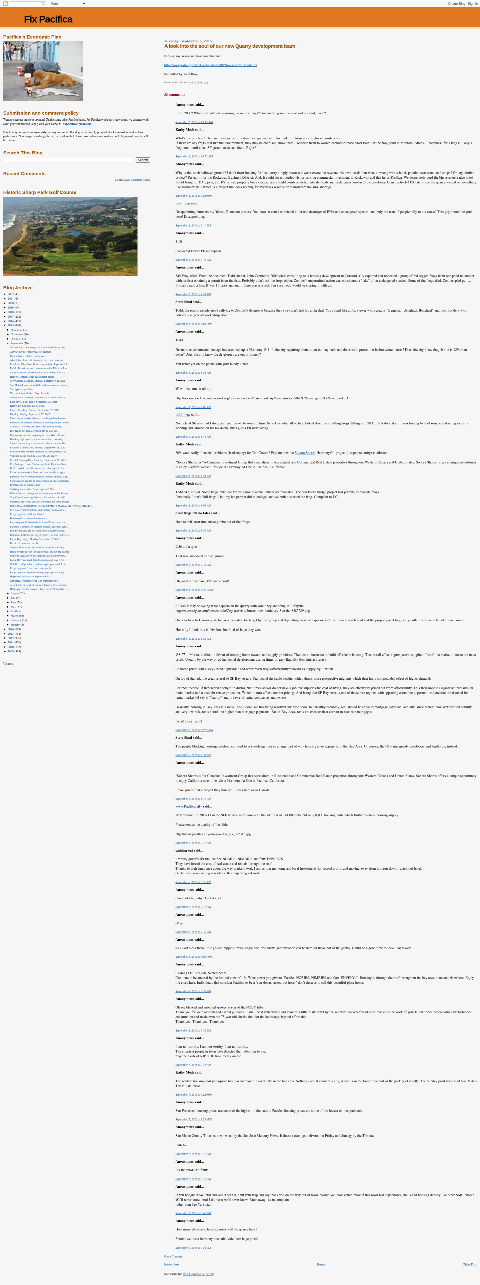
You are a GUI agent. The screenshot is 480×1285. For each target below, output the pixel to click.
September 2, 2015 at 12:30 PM (194, 195)
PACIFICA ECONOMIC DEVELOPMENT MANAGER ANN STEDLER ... (51, 505)
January (15, 624)
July (13, 598)
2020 (11, 303)
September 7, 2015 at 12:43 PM (194, 1119)
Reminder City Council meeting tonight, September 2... (39, 364)
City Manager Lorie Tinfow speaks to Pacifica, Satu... (39, 464)
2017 (11, 316)
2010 (11, 647)
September (17, 343)
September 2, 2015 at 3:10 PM (193, 225)
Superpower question (21, 389)
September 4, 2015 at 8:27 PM (193, 638)
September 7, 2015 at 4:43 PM (193, 1154)
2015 (11, 325)
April (14, 611)
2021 (11, 298)
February (16, 620)
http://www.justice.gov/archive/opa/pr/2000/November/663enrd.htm (210, 65)
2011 (11, 642)
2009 (11, 651)
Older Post (470, 1264)
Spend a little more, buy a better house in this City (37, 547)
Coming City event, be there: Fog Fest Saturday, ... (37, 426)
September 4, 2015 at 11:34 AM (194, 590)
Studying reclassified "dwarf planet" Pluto (32, 489)
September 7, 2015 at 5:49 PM (193, 1213)
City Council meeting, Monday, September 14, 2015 (37, 497)
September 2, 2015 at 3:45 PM (193, 260)
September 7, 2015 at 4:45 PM (193, 1179)
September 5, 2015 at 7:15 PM (193, 907)
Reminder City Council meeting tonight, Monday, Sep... (40, 476)
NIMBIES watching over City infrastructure (34, 580)
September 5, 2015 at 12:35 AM (194, 730)
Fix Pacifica (48, 19)
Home (321, 1264)
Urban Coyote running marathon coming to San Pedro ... (40, 493)
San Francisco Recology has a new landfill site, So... (38, 347)
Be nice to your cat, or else (24, 543)
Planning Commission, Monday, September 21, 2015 (38, 447)
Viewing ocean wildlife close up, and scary (33, 455)
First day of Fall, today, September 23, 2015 (33, 401)
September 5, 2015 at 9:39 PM (193, 932)
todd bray (183, 203)
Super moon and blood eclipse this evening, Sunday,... (39, 372)
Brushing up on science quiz (25, 484)
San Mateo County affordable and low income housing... (40, 385)
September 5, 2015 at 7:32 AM (193, 843)
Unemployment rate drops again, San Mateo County (38, 435)
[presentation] (320, 65)
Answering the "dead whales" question (30, 351)
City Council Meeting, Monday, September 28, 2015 (38, 380)
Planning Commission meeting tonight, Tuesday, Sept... (39, 526)
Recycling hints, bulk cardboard (27, 514)
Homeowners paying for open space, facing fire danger (39, 551)
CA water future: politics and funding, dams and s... (38, 509)
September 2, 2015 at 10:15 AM (194, 122)
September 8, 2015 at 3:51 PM (193, 1247)
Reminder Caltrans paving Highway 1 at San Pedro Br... (40, 535)
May (14, 607)
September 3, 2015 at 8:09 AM (193, 407)
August (15, 593)
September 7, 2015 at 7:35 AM (193, 1065)
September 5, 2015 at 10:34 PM (194, 956)
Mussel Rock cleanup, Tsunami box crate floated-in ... (39, 397)
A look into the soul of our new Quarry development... (39, 585)
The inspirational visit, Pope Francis (29, 393)
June (14, 602)
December (17, 330)
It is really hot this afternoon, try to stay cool (34, 430)
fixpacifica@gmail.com (77, 123)
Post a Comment (173, 1256)
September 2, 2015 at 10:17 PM (194, 324)
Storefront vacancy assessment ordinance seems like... (39, 443)
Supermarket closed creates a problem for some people (39, 501)
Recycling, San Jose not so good (27, 405)
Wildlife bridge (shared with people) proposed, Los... (38, 564)
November (17, 334)
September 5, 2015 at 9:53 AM (193, 882)
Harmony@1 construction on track (28, 518)
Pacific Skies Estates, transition (27, 356)
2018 (11, 312)
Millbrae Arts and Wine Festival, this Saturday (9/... (38, 555)
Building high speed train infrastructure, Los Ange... (38, 439)
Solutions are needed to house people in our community (39, 480)
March (15, 615)
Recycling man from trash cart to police (31, 568)
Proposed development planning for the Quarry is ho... (39, 451)
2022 (11, 294)
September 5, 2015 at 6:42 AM (193, 799)
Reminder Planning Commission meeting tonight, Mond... (40, 422)
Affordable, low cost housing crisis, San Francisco (37, 360)
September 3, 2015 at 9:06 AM (193, 505)
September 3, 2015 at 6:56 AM (193, 372)
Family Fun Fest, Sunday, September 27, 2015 (34, 410)
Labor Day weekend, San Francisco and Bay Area (37, 560)
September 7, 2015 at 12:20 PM (194, 1094)
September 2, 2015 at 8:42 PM (193, 294)
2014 (11, 629)
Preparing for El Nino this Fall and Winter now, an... (38, 522)
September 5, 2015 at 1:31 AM (193, 755)
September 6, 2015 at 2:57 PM (193, 991)
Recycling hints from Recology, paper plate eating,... (38, 572)
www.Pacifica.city (189, 806)
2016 (11, 321)
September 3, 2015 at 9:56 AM (193, 530)
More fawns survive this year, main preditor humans (38, 418)
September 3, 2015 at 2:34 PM (193, 565)
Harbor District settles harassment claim (32, 376)
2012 (11, 638)
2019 (11, 307)
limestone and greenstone (254, 138)
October (16, 339)
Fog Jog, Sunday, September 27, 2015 (30, 414)
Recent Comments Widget (137, 179)
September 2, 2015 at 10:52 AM (194, 156)
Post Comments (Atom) (198, 1273)
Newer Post (171, 1264)
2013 (11, 633)
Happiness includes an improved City (30, 576)
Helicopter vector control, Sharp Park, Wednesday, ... (39, 589)
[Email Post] (205, 82)
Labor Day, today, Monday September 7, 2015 (34, 539)
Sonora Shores (305, 452)
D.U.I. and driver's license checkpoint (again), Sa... (38, 468)
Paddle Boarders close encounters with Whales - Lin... (39, 368)
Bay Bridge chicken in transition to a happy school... (38, 530)
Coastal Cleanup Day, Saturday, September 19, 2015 (38, 460)
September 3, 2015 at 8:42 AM (193, 436)
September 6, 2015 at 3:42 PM (193, 1030)
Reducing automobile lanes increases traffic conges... (38, 472)
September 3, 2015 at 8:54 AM (193, 476)
